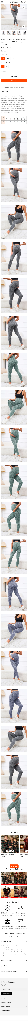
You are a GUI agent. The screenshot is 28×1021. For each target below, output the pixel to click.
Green (8, 58)
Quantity (3, 72)
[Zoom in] (23, 26)
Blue (13, 58)
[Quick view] (12, 851)
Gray (3, 58)
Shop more (14, 866)
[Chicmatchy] (14, 2)
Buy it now (14, 81)
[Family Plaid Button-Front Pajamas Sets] (10, 844)
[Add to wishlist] (23, 7)
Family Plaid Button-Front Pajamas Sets (7, 854)
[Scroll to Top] (25, 1013)
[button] (25, 2)
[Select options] (7, 851)
